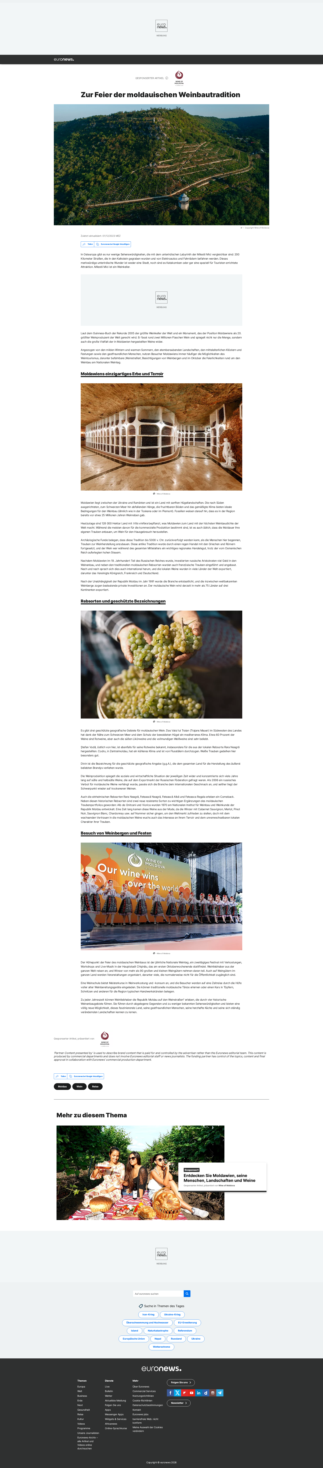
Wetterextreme (161, 1346)
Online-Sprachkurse (116, 1428)
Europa (81, 1386)
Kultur (80, 1419)
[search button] (187, 1293)
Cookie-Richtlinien (142, 1400)
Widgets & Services (115, 1419)
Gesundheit (83, 1409)
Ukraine (195, 1338)
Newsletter (177, 1402)
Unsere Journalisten (88, 1433)
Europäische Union (134, 1338)
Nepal (158, 1338)
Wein (79, 1086)
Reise (95, 1086)
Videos (81, 1423)
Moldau (62, 1086)
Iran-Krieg (148, 1314)
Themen (81, 1380)
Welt (79, 1391)
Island (134, 1330)
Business (82, 1395)
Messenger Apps (114, 1414)
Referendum (185, 1330)
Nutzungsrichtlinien (143, 1395)
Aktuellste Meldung (115, 1400)
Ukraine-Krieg (172, 1314)
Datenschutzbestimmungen (148, 1405)
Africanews (111, 1423)
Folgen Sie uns (113, 1405)
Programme (83, 1428)
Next (80, 1405)
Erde (79, 1400)
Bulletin (109, 1391)
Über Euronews (141, 1386)
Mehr (135, 1380)
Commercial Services (144, 1391)
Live (107, 1386)
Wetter (108, 1395)
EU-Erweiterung (187, 1322)
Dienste (109, 1380)
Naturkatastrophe (158, 1330)
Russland (176, 1338)
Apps (108, 1409)
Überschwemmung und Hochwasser (147, 1322)
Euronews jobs (140, 1414)
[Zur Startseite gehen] (64, 59)
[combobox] (161, 1293)
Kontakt (137, 1409)
